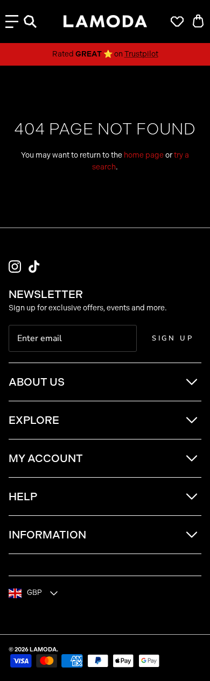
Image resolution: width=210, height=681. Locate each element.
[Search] (35, 21)
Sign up (173, 338)
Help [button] (23, 496)
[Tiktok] (34, 266)
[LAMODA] (105, 21)
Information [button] (47, 534)
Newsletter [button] (46, 294)
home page (144, 155)
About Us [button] (37, 381)
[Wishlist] (174, 21)
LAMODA (43, 649)
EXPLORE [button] (34, 420)
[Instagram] (15, 266)
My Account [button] (46, 458)
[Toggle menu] (12, 21)
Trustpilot (141, 54)
